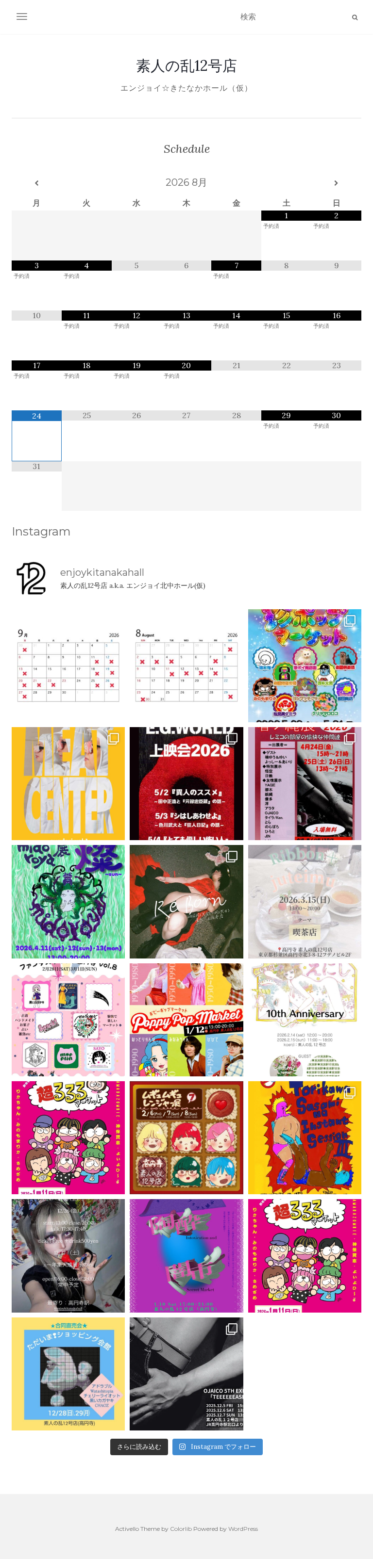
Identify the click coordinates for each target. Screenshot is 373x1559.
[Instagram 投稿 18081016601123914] (186, 783)
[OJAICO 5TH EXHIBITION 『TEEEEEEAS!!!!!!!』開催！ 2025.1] (186, 1373)
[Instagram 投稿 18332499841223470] (68, 783)
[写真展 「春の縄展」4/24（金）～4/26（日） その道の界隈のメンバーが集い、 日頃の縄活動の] (304, 783)
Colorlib (181, 1528)
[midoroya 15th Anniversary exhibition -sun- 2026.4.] (68, 901)
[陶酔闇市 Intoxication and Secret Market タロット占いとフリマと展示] (186, 1255)
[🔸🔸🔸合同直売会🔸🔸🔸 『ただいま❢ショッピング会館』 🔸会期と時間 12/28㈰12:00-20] (68, 1373)
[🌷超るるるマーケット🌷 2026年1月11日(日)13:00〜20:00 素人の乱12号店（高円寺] (68, 1137)
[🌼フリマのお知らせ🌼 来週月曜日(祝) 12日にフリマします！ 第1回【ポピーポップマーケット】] (186, 1019)
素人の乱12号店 (186, 65)
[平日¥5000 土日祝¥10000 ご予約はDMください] (186, 665)
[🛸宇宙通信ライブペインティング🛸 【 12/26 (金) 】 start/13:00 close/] (68, 1255)
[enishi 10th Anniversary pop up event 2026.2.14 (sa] (304, 1019)
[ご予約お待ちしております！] (68, 665)
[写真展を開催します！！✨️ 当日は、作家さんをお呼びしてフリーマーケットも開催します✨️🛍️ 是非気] (186, 901)
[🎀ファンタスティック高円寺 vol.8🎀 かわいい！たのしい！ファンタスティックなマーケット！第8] (68, 1019)
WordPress (243, 1528)
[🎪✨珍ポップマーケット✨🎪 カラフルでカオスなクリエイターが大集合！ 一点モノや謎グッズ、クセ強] (304, 665)
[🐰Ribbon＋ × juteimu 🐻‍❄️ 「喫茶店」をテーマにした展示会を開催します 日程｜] (304, 901)
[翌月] (336, 183)
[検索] (354, 17)
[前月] (37, 183)
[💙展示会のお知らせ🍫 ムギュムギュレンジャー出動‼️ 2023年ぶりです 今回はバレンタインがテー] (186, 1137)
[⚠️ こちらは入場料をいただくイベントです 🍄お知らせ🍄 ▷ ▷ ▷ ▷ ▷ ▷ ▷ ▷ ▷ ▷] (304, 1137)
